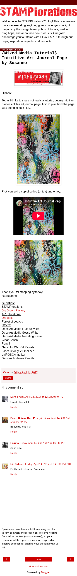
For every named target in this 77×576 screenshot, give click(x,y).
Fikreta (14, 442)
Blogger (45, 572)
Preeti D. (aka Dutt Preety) (26, 418)
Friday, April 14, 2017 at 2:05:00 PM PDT (43, 442)
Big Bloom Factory (13, 310)
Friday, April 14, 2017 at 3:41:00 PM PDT (48, 464)
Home (39, 559)
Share (8, 378)
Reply (13, 407)
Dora (13, 396)
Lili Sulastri (17, 464)
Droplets (7, 317)
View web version (38, 566)
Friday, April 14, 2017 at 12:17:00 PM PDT (41, 396)
